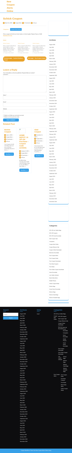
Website (5, 108)
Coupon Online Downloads (55, 250)
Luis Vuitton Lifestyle (54, 275)
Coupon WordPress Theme (27, 450)
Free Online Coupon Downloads (56, 269)
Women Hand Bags (53, 294)
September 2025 (53, 75)
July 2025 (51, 81)
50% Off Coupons (53, 233)
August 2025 (52, 78)
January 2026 (52, 64)
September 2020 (53, 139)
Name (5, 95)
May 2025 (51, 86)
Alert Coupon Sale (53, 238)
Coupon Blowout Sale (54, 247)
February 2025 (52, 95)
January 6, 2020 (25, 151)
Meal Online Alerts (53, 278)
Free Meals (51, 266)
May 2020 (51, 151)
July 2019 (51, 179)
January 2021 (52, 137)
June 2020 (51, 148)
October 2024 (52, 106)
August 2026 (52, 44)
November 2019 (53, 167)
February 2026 (52, 61)
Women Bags (52, 292)
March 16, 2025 (8, 22)
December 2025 (53, 67)
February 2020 (52, 159)
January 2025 (52, 97)
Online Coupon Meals (54, 283)
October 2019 (52, 170)
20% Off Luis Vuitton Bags (55, 230)
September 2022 (53, 131)
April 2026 (51, 55)
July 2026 (51, 47)
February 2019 (52, 193)
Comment (5, 74)
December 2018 (53, 198)
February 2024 (52, 128)
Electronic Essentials (54, 252)
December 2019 (53, 165)
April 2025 (51, 89)
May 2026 (51, 53)
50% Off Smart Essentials (55, 235)
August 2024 (52, 111)
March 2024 (52, 125)
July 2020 (51, 145)
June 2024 (51, 117)
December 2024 (53, 100)
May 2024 (51, 120)
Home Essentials (53, 272)
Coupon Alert (18, 22)
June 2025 (51, 83)
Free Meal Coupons (53, 264)
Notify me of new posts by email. (11, 116)
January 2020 (52, 162)
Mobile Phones (52, 280)
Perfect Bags (52, 286)
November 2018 (53, 201)
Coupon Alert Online (16, 29)
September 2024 (53, 109)
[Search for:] (10, 314)
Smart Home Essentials (54, 289)
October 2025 (52, 72)
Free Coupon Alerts (53, 255)
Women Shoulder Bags (54, 297)
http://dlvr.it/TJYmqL (7, 35)
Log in (38, 313)
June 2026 (51, 50)
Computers (51, 241)
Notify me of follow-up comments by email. (14, 115)
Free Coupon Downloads (55, 261)
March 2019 (52, 190)
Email (4, 102)
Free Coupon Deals (53, 258)
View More (7, 154)
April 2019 (51, 187)
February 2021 (52, 134)
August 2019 (52, 176)
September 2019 (53, 173)
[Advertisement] (58, 26)
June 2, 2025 (9, 135)
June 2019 (51, 182)
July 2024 (51, 114)
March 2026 (52, 58)
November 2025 (53, 69)
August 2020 (52, 142)
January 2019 (52, 196)
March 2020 (52, 156)
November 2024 (53, 103)
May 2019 (51, 184)
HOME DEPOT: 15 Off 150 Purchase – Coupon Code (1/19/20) (24, 141)
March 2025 (52, 92)
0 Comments (9, 139)
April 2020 (51, 153)
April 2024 (51, 123)
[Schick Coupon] (10, 48)
